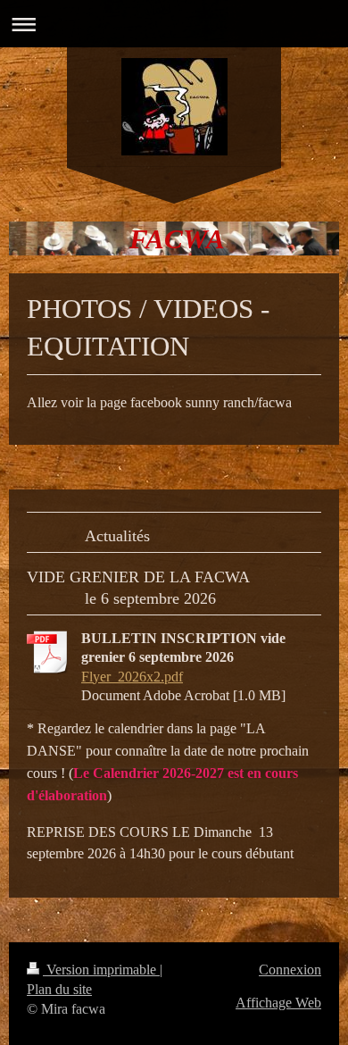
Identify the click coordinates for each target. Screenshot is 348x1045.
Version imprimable (101, 969)
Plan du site (59, 989)
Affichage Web (278, 1002)
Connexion (290, 969)
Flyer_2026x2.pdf (132, 676)
